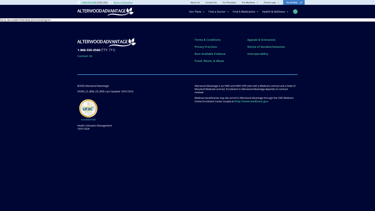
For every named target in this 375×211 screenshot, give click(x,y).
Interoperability (257, 54)
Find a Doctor (217, 11)
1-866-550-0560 (89, 2)
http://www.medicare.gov (251, 101)
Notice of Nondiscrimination (266, 47)
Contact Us (211, 2)
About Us (195, 2)
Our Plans (195, 11)
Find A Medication (244, 11)
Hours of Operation (123, 2)
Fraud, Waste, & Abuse (209, 61)
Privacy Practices (206, 47)
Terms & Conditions (208, 39)
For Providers (229, 2)
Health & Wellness (273, 11)
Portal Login (270, 2)
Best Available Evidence (210, 54)
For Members (248, 2)
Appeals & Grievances (261, 39)
